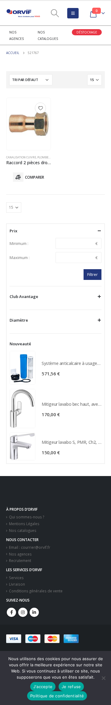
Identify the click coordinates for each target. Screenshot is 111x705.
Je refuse (71, 686)
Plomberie (45, 157)
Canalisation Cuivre (21, 157)
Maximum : (20, 257)
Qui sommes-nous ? (26, 516)
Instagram (22, 612)
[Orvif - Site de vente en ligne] (23, 13)
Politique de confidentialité (57, 695)
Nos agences (20, 554)
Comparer (34, 177)
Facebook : (11, 612)
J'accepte (42, 686)
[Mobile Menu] (73, 13)
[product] (28, 124)
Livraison (17, 584)
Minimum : (19, 243)
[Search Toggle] (55, 13)
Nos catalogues (22, 530)
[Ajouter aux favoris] (40, 108)
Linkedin (34, 612)
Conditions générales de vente (36, 590)
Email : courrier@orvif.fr (29, 547)
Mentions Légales (24, 523)
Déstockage (86, 32)
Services (16, 577)
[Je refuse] (103, 678)
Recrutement (20, 560)
